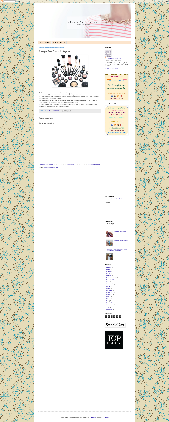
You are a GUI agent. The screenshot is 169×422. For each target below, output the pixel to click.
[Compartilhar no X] (67, 111)
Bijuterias (108, 267)
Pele (107, 301)
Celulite (108, 273)
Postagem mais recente (46, 164)
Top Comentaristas (114, 198)
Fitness (108, 286)
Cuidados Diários (111, 277)
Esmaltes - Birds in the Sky (121, 240)
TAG (107, 307)
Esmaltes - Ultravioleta (120, 231)
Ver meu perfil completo (111, 68)
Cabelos (108, 271)
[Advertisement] (112, 378)
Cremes (108, 275)
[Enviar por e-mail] (63, 111)
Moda (107, 296)
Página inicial (70, 164)
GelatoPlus (93, 417)
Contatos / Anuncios (59, 42)
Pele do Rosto (110, 303)
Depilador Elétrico (111, 280)
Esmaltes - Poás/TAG (119, 254)
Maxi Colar (109, 294)
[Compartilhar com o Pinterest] (70, 111)
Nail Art (108, 298)
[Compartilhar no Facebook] (68, 111)
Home (41, 42)
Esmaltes (108, 284)
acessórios (109, 309)
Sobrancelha (109, 305)
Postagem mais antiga (94, 164)
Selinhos (47, 42)
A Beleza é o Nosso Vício (114, 58)
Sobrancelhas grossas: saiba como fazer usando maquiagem (117, 249)
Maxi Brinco (109, 292)
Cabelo (108, 269)
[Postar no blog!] (65, 111)
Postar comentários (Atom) (51, 167)
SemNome (121, 198)
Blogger (107, 417)
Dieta (107, 282)
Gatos (108, 288)
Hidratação (109, 290)
